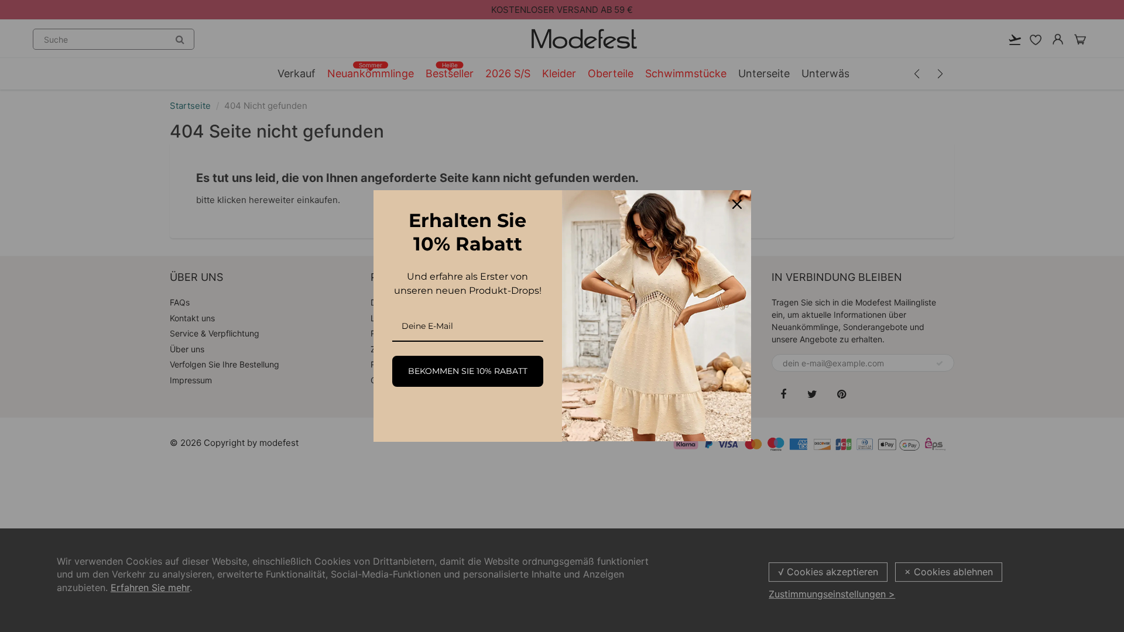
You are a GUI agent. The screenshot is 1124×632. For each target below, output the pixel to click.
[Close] (737, 204)
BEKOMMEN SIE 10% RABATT (467, 371)
